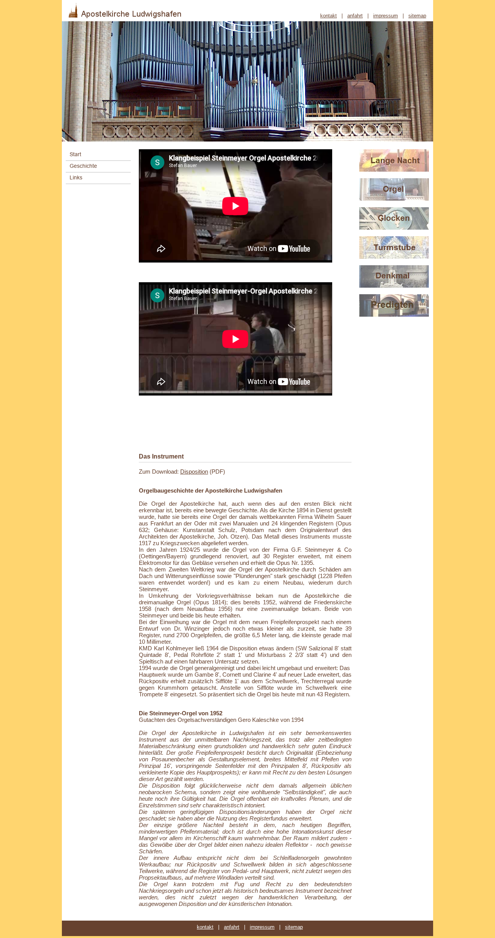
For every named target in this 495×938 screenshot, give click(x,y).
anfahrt (355, 16)
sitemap (417, 16)
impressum (385, 16)
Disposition (194, 471)
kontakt (328, 16)
